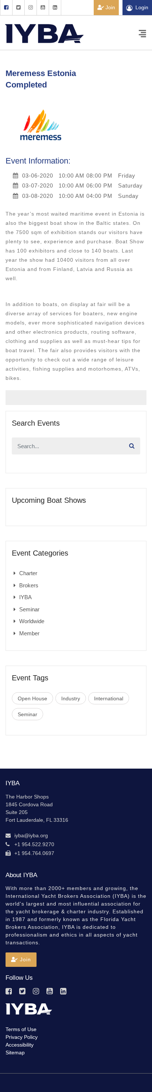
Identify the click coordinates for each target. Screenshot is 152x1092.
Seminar (29, 609)
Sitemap (15, 1052)
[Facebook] (6, 7)
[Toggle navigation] (142, 33)
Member (29, 633)
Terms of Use (21, 1029)
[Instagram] (30, 7)
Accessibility (20, 1045)
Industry (70, 698)
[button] (21, 959)
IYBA (25, 597)
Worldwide (31, 621)
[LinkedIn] (55, 7)
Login (141, 7)
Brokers (28, 585)
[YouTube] (43, 7)
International (108, 698)
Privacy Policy (22, 1037)
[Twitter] (18, 7)
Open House (32, 698)
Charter (28, 573)
